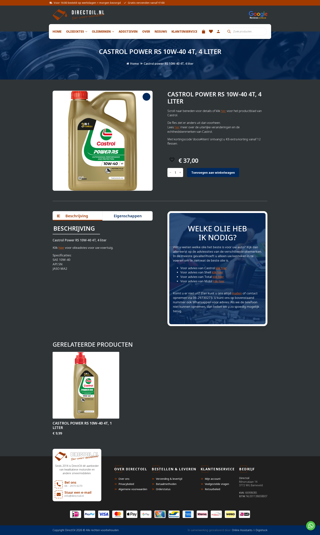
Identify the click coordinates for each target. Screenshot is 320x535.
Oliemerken (101, 31)
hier (223, 111)
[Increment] (180, 172)
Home (57, 31)
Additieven (128, 31)
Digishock (261, 530)
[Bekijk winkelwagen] (203, 31)
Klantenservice (184, 31)
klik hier (221, 268)
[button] (146, 97)
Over (146, 31)
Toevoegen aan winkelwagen (213, 173)
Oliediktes (75, 31)
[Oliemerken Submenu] (112, 31)
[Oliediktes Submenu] (85, 31)
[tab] (78, 216)
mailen (237, 293)
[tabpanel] (103, 248)
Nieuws (161, 31)
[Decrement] (170, 172)
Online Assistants (242, 530)
